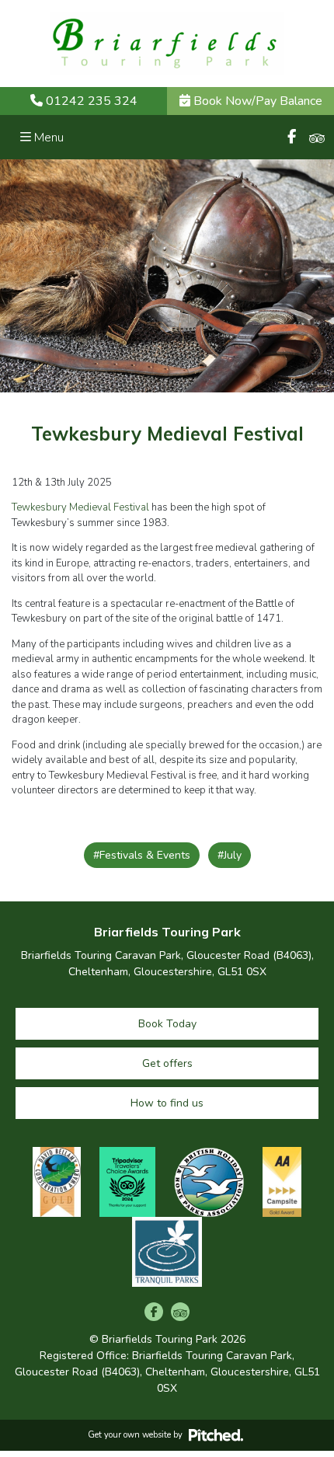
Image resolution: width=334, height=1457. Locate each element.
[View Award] (57, 1181)
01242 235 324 (91, 101)
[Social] (291, 136)
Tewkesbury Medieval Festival (80, 507)
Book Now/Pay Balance (256, 101)
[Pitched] (216, 1435)
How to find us (167, 1103)
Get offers (167, 1063)
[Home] (167, 43)
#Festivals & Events (141, 855)
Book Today (167, 1023)
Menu (47, 137)
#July (229, 855)
